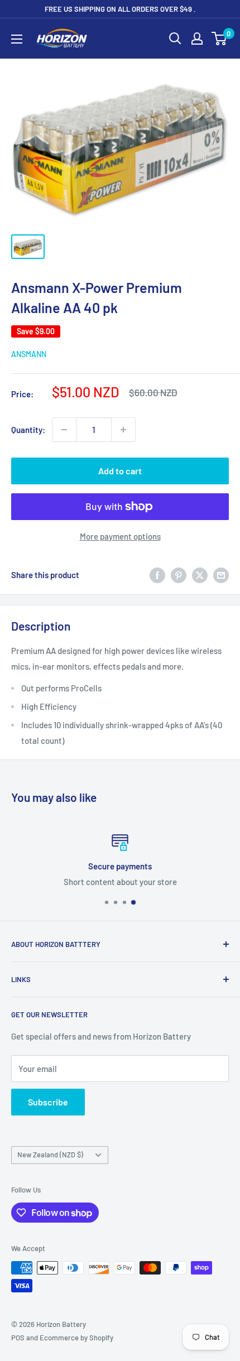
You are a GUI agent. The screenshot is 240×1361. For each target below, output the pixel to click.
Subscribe (48, 1102)
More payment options (120, 536)
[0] (220, 38)
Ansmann (28, 354)
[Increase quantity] (123, 429)
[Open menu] (16, 39)
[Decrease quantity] (64, 429)
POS (18, 1337)
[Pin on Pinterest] (178, 574)
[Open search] (175, 38)
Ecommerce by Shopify (76, 1337)
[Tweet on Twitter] (200, 574)
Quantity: (28, 430)
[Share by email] (221, 574)
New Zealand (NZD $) (50, 1154)
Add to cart (120, 470)
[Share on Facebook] (157, 574)
